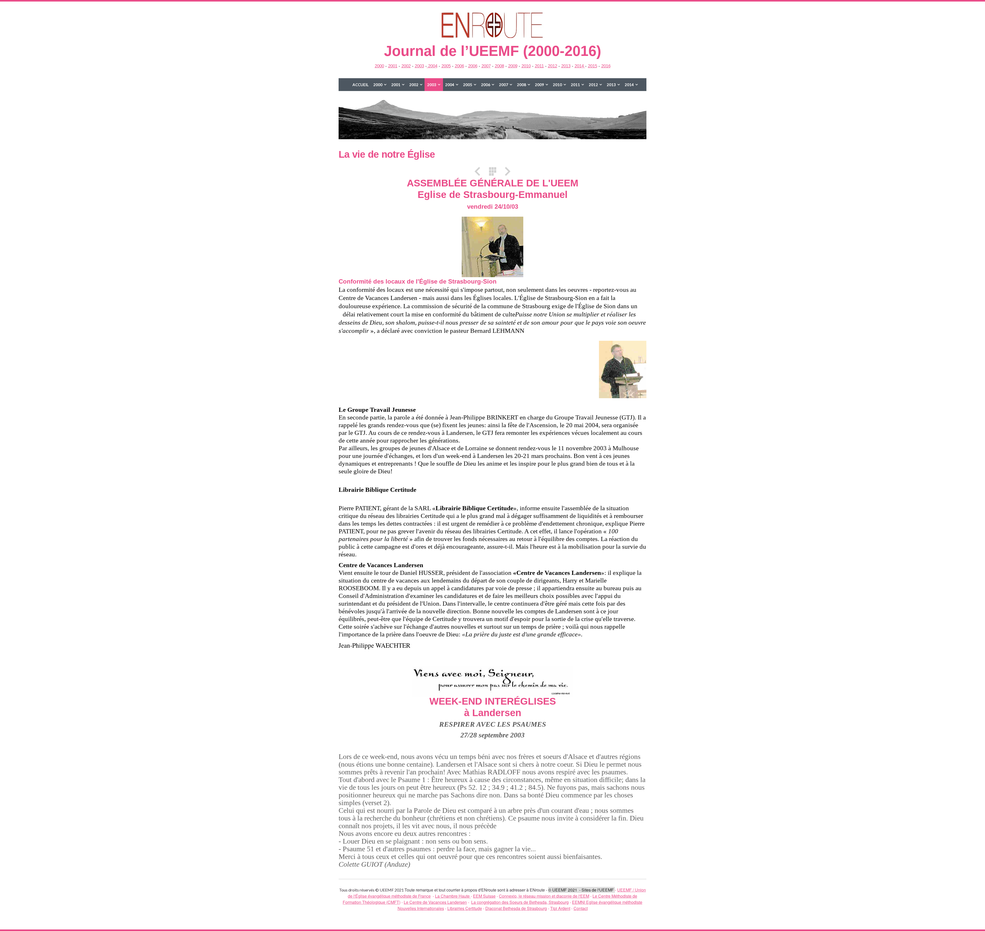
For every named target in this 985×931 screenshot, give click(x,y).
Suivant (505, 171)
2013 (565, 66)
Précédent (479, 171)
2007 (486, 66)
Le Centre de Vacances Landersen (435, 902)
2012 (552, 66)
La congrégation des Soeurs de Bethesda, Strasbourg (520, 902)
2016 (605, 66)
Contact (581, 908)
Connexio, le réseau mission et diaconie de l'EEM (544, 896)
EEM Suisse (484, 896)
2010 (526, 66)
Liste (492, 171)
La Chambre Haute (453, 896)
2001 (392, 66)
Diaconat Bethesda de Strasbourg (516, 908)
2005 (446, 66)
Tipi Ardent (560, 908)
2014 (580, 66)
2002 (406, 66)
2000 (379, 66)
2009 (512, 66)
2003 (419, 66)
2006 (459, 66)
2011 (539, 66)
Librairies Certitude (464, 908)
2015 (592, 66)
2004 (432, 66)
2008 (499, 66)
